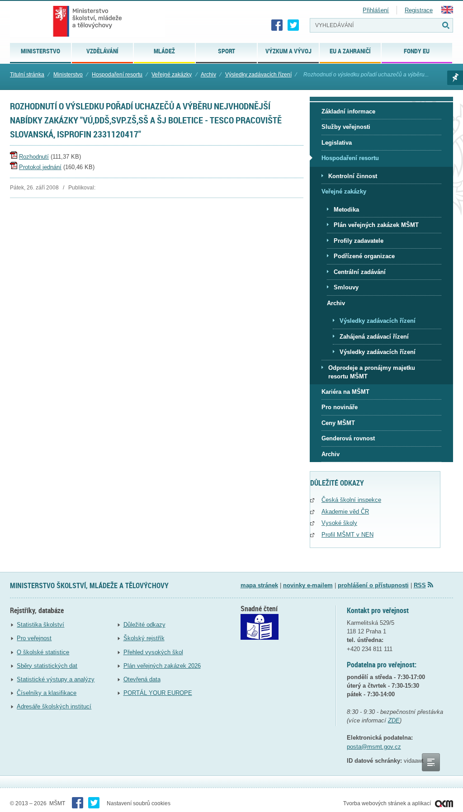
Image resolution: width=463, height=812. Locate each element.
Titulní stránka (27, 74)
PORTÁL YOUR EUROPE (157, 692)
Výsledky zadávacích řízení (258, 74)
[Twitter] (293, 25)
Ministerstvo (68, 74)
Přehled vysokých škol (153, 652)
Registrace (419, 10)
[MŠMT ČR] (87, 21)
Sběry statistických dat (47, 665)
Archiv (208, 74)
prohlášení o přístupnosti (373, 585)
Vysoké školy (339, 522)
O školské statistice (43, 652)
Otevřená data (142, 679)
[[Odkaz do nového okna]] (260, 637)
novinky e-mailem (308, 585)
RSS (420, 585)
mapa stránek (259, 585)
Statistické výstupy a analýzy (55, 679)
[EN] (447, 11)
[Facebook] (277, 25)
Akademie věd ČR (345, 511)
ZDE (394, 720)
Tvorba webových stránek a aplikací (387, 803)
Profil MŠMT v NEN (347, 534)
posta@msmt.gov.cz (374, 746)
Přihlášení (376, 10)
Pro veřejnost (34, 638)
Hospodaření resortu (117, 74)
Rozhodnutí (34, 156)
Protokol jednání (40, 167)
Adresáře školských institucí (54, 706)
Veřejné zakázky (171, 74)
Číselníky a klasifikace (46, 692)
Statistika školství (40, 624)
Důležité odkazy (144, 624)
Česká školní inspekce (351, 499)
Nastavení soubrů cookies (138, 803)
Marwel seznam (455, 78)
